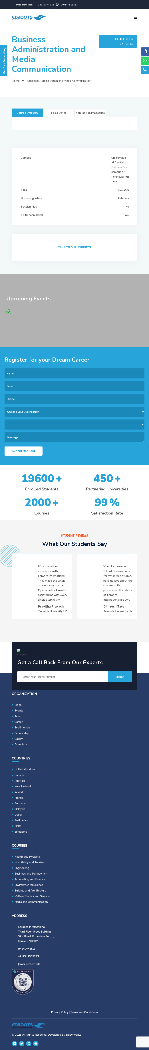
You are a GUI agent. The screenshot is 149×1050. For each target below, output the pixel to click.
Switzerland (22, 820)
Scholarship (22, 733)
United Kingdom (25, 769)
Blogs (18, 705)
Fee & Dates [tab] (59, 113)
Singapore (21, 831)
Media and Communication (31, 902)
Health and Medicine (27, 856)
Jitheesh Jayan (52, 606)
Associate (21, 744)
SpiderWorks (73, 1034)
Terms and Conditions (84, 1012)
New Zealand (23, 786)
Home (16, 81)
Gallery (19, 738)
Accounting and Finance (30, 879)
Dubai (18, 814)
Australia (20, 780)
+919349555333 (69, 4)
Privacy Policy (59, 1012)
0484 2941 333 (46, 4)
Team (18, 716)
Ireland (19, 792)
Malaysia (20, 809)
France (19, 797)
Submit (120, 676)
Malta (18, 826)
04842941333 (27, 948)
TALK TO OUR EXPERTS (124, 41)
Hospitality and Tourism (30, 862)
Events (19, 710)
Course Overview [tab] (27, 113)
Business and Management (32, 873)
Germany (20, 803)
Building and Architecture (30, 890)
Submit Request (23, 451)
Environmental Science (29, 885)
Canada (19, 775)
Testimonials (23, 727)
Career (19, 722)
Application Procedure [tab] (90, 113)
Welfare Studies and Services (33, 896)
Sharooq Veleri (117, 606)
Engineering (22, 868)
